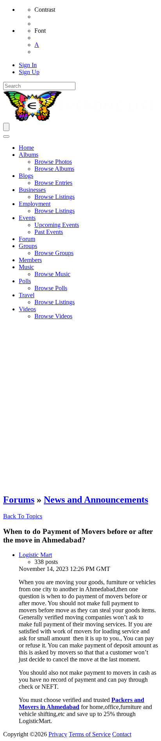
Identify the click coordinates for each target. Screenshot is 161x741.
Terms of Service (90, 734)
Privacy (57, 734)
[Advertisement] (80, 406)
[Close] (6, 136)
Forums (18, 500)
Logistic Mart (35, 554)
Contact (121, 734)
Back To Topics (22, 516)
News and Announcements (96, 500)
